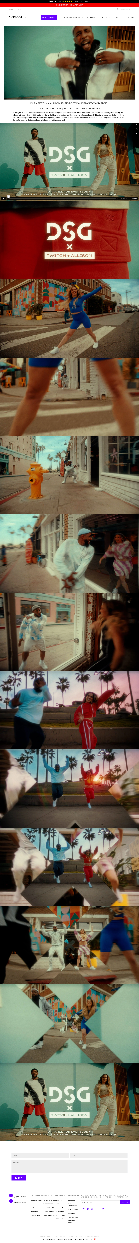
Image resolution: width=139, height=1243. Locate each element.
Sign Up (125, 1202)
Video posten (48, 1204)
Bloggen (106, 18)
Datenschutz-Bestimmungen (71, 1236)
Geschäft (30, 18)
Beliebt (58, 1200)
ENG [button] (10, 9)
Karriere (34, 1211)
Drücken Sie (35, 1215)
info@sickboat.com (20, 1202)
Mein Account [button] (125, 9)
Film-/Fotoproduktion (52, 1200)
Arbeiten (91, 18)
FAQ (32, 1207)
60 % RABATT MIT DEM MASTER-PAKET (69, 5)
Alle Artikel (73, 1217)
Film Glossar (73, 1209)
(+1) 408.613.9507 (20, 1197)
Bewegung (60, 1211)
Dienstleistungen (72, 18)
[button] (117, 9)
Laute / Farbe (61, 1215)
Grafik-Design (48, 1211)
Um (117, 18)
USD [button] (18, 9)
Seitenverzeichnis (92, 1236)
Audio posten (48, 1207)
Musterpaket (48, 18)
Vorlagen (59, 1219)
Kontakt (129, 18)
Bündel (58, 1204)
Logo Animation (49, 1215)
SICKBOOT (15, 17)
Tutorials (72, 1213)
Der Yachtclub (37, 1200)
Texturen (59, 1207)
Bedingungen (52, 1236)
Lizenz (42, 1236)
